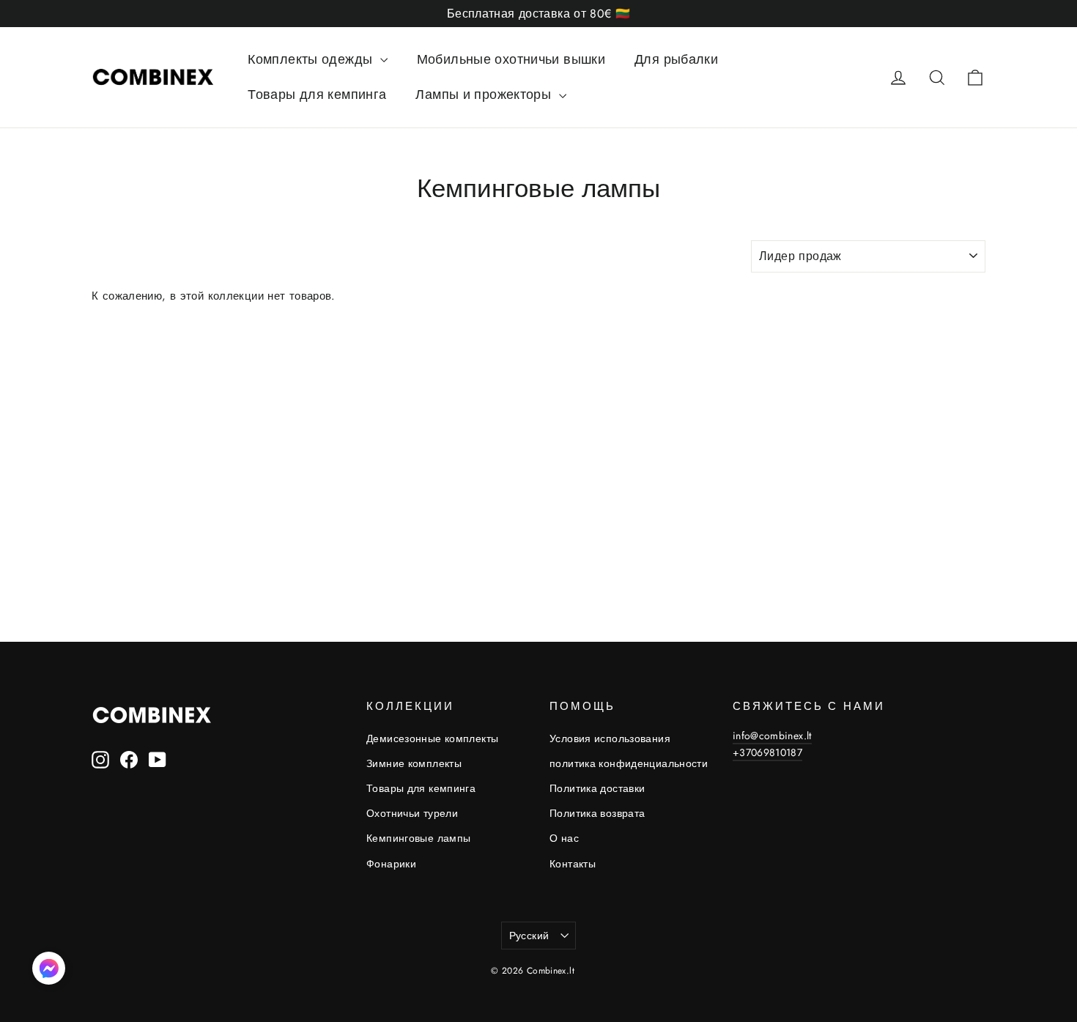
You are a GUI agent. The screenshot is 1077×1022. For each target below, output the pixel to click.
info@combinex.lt (772, 735)
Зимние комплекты (414, 763)
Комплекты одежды (312, 59)
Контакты (572, 863)
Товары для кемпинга (317, 94)
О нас (564, 838)
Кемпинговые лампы (418, 838)
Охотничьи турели (412, 813)
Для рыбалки (676, 59)
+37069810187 (767, 752)
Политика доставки (597, 788)
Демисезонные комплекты (432, 738)
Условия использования (609, 738)
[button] (48, 971)
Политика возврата (597, 813)
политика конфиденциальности (628, 763)
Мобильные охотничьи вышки (511, 59)
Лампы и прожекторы (485, 94)
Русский (529, 935)
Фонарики (391, 863)
